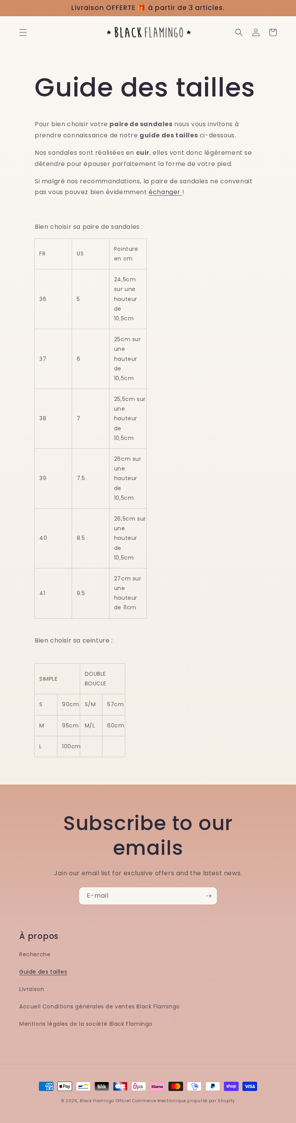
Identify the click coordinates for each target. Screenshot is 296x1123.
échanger (165, 192)
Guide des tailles (43, 972)
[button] (23, 32)
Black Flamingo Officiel (105, 1101)
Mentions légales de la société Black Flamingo (86, 1024)
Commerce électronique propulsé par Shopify (183, 1101)
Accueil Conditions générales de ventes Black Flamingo (99, 1006)
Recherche (34, 954)
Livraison (31, 989)
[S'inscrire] (208, 896)
